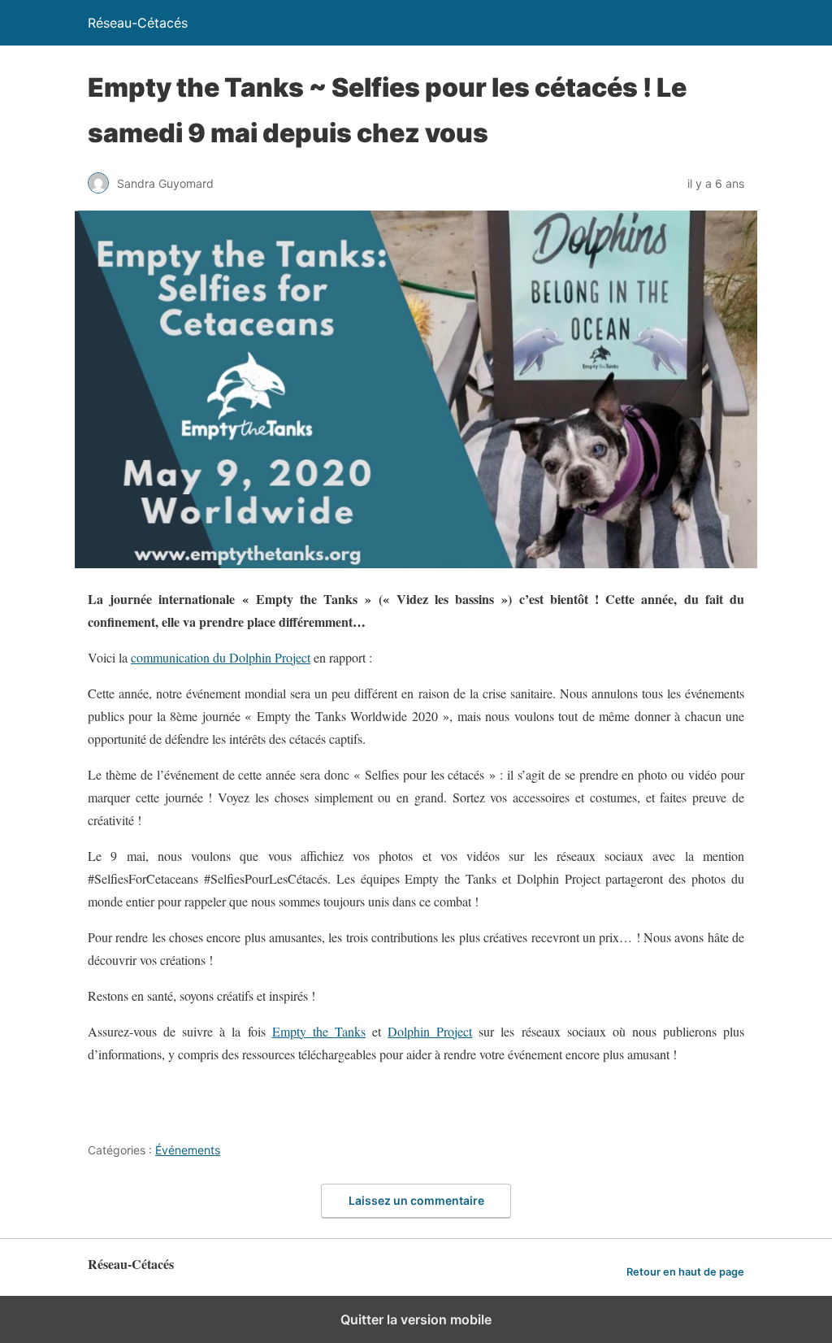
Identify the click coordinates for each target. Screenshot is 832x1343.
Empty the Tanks (319, 1031)
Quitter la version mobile (416, 1319)
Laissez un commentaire (416, 1200)
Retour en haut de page (685, 1272)
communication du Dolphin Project (220, 657)
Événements (187, 1150)
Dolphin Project (430, 1031)
